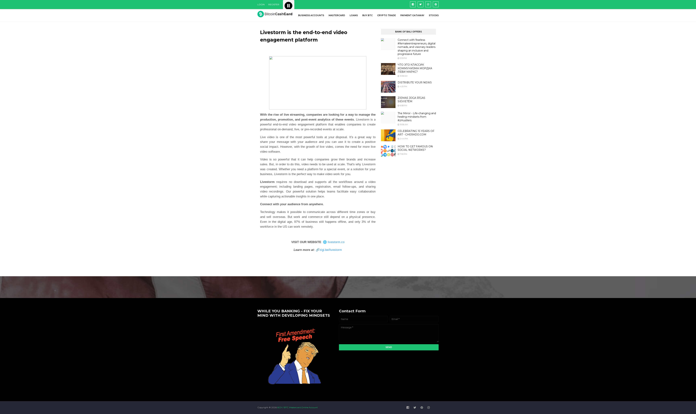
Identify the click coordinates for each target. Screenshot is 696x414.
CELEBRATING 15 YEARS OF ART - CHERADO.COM (416, 132)
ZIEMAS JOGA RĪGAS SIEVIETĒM (411, 99)
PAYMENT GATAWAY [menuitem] (412, 15)
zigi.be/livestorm (331, 250)
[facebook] (413, 4)
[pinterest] (436, 4)
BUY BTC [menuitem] (367, 15)
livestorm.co (336, 242)
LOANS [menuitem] (354, 15)
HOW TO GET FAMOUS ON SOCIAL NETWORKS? (415, 148)
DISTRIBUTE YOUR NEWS (415, 82)
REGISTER (273, 4)
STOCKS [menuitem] (434, 15)
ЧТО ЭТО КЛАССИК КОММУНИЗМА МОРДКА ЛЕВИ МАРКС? (415, 68)
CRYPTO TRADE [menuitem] (386, 15)
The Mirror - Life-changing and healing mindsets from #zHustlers (417, 117)
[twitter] (420, 4)
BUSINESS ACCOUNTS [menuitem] (311, 15)
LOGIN (261, 4)
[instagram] (428, 4)
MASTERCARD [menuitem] (337, 15)
